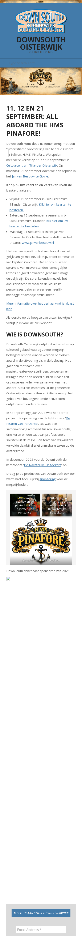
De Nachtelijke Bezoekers (42, 465)
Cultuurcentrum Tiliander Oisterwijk (31, 165)
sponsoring (48, 479)
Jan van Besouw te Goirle (30, 176)
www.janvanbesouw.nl (38, 242)
